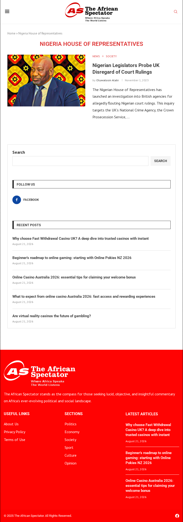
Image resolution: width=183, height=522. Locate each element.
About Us (11, 424)
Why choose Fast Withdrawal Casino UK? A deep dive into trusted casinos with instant (80, 238)
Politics (70, 424)
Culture (70, 455)
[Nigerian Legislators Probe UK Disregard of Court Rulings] (46, 80)
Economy (72, 432)
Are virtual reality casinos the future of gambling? (51, 316)
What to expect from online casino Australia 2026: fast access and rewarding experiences (83, 296)
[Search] (175, 12)
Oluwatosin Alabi (107, 80)
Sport (69, 447)
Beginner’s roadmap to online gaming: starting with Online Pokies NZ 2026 (72, 258)
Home (11, 33)
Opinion (70, 463)
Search (18, 152)
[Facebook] (177, 516)
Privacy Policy (14, 432)
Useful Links (17, 414)
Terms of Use (14, 439)
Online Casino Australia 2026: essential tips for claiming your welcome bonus (74, 277)
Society (70, 439)
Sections (74, 414)
